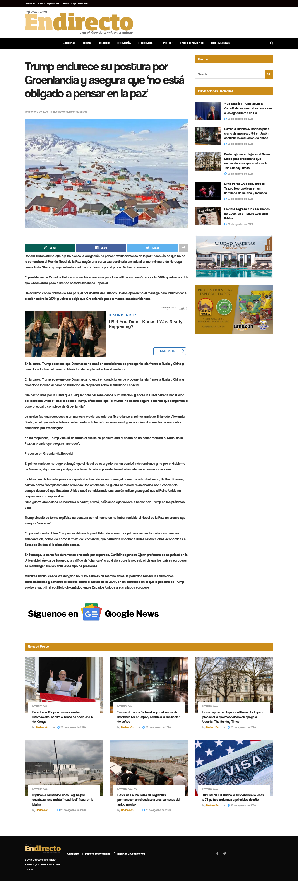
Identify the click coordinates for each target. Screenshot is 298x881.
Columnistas (220, 43)
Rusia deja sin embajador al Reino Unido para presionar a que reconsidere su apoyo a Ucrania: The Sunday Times (232, 717)
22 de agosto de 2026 (73, 810)
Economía (124, 43)
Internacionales (78, 111)
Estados (104, 43)
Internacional (60, 111)
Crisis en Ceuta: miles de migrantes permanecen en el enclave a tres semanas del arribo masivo (148, 799)
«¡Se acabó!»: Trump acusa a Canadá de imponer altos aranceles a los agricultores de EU (248, 108)
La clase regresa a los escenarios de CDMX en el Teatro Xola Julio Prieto (247, 213)
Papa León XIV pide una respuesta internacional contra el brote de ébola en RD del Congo (62, 717)
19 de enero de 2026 (36, 111)
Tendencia (145, 43)
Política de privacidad (49, 3)
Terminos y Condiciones (75, 3)
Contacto (30, 3)
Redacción (42, 727)
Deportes (166, 43)
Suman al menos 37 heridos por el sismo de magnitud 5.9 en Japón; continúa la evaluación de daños (247, 133)
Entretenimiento (192, 43)
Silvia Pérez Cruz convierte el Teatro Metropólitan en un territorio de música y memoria (245, 188)
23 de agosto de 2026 (73, 727)
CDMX (87, 43)
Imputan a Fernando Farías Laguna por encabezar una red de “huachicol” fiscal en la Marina (62, 799)
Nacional (69, 43)
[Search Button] (269, 74)
